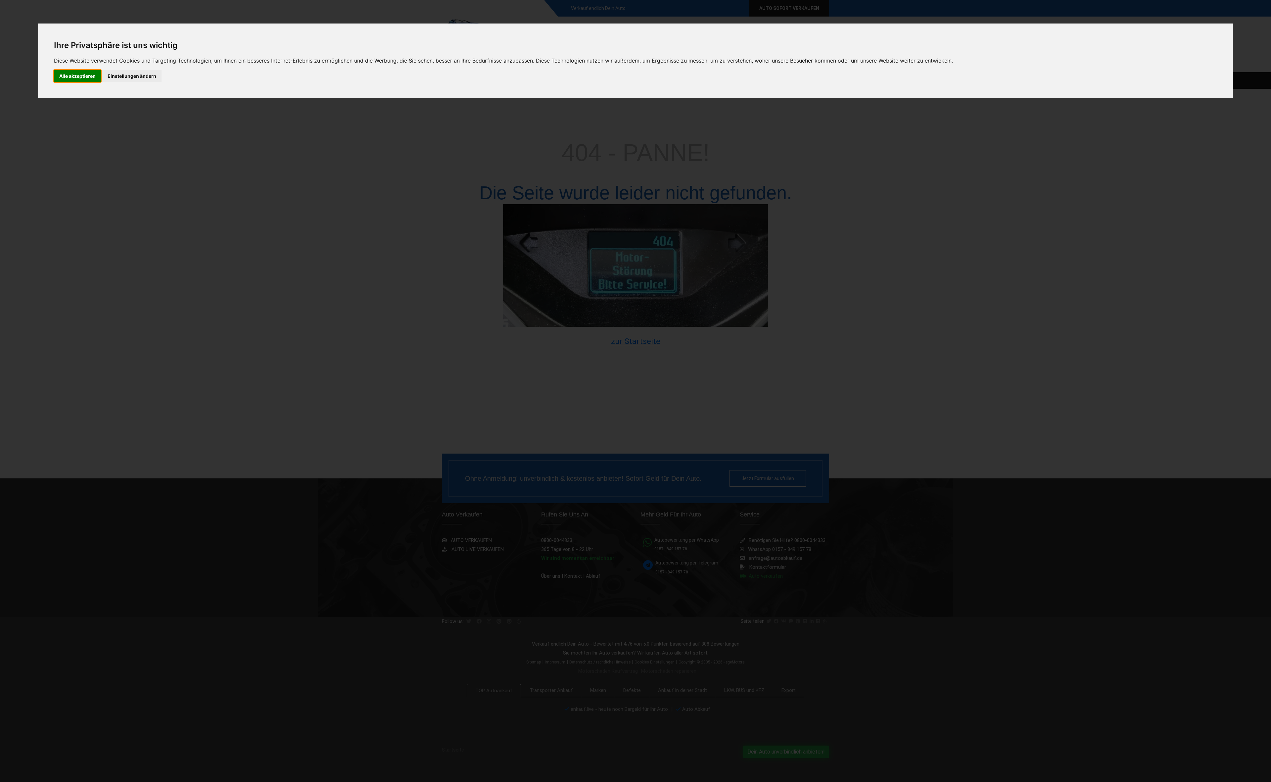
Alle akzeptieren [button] (77, 76)
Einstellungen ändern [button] (132, 76)
